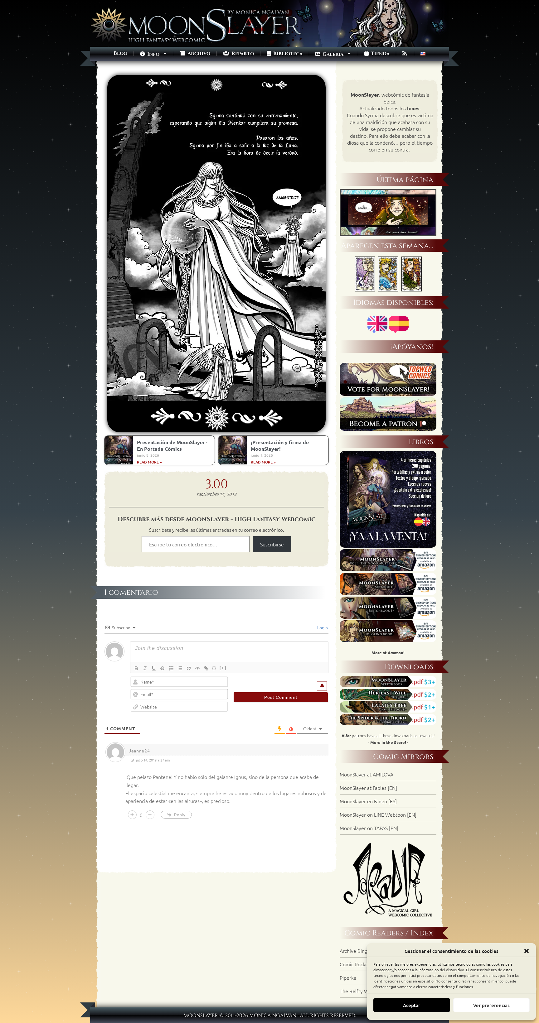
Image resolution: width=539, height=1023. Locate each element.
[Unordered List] (180, 668)
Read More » (149, 462)
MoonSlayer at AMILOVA (366, 774)
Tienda (380, 53)
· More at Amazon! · (388, 652)
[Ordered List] (171, 668)
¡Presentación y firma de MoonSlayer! (280, 445)
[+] (223, 667)
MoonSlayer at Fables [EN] (368, 787)
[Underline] (153, 668)
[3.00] (216, 397)
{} (214, 667)
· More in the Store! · (388, 742)
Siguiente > (267, 78)
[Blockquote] (188, 668)
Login (322, 627)
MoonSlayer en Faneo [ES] (368, 801)
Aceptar (411, 1005)
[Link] (206, 668)
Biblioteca (287, 53)
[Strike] (162, 668)
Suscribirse (272, 544)
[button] (526, 951)
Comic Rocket (355, 964)
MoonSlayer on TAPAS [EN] (369, 827)
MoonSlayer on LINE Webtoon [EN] (378, 814)
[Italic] (145, 668)
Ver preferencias (491, 1005)
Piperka (348, 977)
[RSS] (405, 54)
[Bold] (136, 668)
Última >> (281, 78)
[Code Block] (197, 668)
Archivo (216, 78)
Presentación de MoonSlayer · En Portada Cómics (172, 445)
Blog (120, 53)
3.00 (216, 484)
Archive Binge (355, 950)
